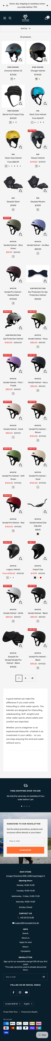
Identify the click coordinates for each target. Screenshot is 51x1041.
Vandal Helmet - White (13, 613)
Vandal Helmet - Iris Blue (38, 245)
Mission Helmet (38, 158)
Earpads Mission (38, 201)
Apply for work (25, 942)
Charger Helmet (38, 71)
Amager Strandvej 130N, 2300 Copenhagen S (25, 876)
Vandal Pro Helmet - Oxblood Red (13, 293)
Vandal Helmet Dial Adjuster (37, 524)
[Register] (43, 977)
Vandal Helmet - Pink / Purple (13, 384)
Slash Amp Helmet (13, 158)
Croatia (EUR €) (11, 1004)
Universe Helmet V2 (13, 71)
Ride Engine (13, 67)
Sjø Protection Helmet (13, 339)
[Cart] (46, 18)
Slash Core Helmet (37, 114)
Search (25, 933)
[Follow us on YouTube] (26, 992)
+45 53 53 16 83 (27, 917)
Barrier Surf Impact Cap (13, 114)
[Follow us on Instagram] (20, 992)
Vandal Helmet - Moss (38, 339)
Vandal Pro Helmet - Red (13, 522)
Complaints (25, 951)
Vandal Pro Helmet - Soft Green (13, 477)
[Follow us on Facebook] (13, 992)
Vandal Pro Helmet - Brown (38, 430)
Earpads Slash (13, 201)
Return (25, 947)
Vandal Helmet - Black (38, 613)
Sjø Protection (38, 288)
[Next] (32, 678)
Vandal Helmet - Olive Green (13, 247)
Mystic (13, 242)
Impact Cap (38, 569)
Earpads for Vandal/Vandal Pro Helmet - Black (13, 660)
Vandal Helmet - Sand (13, 429)
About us (25, 938)
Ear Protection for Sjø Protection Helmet (37, 293)
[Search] (10, 18)
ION (37, 111)
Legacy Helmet (13, 569)
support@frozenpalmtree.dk (27, 923)
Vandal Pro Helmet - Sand (38, 477)
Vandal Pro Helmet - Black (38, 658)
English (27, 1004)
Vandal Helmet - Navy (38, 382)
